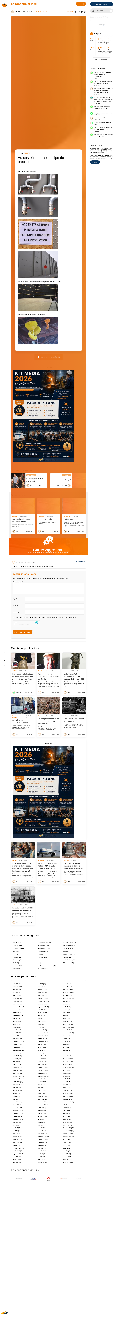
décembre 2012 (67, 1093)
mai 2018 (40, 1087)
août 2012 (65, 1105)
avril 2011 (65, 1151)
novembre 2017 (42, 1105)
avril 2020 (40, 1021)
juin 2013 (65, 1076)
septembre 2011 (67, 1136)
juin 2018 (40, 1084)
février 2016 (66, 984)
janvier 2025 (16, 1038)
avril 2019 (40, 1056)
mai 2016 (40, 1156)
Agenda (15, 951)
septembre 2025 (17, 1015)
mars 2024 (16, 1067)
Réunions (65, 951)
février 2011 (66, 1156)
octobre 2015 (66, 995)
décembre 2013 (67, 1058)
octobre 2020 (41, 1004)
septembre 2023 (17, 1084)
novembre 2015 (67, 992)
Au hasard (27, 153)
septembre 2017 (42, 1110)
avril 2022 (15, 1133)
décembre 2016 (42, 1136)
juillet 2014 (66, 1038)
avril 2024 (15, 1064)
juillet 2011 (65, 1142)
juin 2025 (15, 1024)
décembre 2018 (42, 1067)
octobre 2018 (41, 1073)
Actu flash (15, 945)
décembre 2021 (17, 1145)
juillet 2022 (16, 1125)
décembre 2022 (17, 1110)
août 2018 (40, 1079)
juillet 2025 (16, 1021)
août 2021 (15, 1156)
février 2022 (16, 1139)
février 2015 (66, 1018)
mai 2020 (40, 1018)
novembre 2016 (42, 1139)
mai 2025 (15, 1027)
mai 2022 (15, 1131)
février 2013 (66, 1087)
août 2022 (15, 1122)
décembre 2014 (67, 1024)
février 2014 (66, 1053)
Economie (15, 965)
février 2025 (16, 1035)
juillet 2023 (16, 1090)
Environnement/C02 (43, 942)
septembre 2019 (42, 1041)
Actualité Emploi (17, 948)
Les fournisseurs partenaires (45, 965)
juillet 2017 (41, 1116)
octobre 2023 (16, 1082)
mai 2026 (15, 992)
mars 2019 (41, 1058)
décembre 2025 (17, 1007)
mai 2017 (40, 1122)
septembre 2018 (42, 1076)
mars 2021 (41, 989)
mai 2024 (15, 1061)
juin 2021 (15, 1162)
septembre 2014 (67, 1033)
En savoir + (95, 162)
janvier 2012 (66, 1125)
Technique (65, 957)
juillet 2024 (16, 1056)
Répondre (81, 561)
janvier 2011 (66, 1159)
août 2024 (15, 1053)
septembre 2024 (17, 1050)
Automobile (16, 960)
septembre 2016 (42, 1145)
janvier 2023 (16, 1107)
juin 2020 (40, 1015)
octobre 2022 (16, 1116)
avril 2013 (65, 1082)
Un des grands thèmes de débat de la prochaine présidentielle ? (103, 74)
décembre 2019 (42, 1033)
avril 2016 (40, 1159)
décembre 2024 (17, 1041)
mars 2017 (41, 1128)
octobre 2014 (66, 1030)
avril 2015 (65, 1012)
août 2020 (40, 1009)
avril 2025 (15, 1030)
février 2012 (66, 1122)
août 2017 (40, 1113)
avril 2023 (15, 1099)
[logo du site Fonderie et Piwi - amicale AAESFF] (4, 7)
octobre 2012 (66, 1099)
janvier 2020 (41, 1030)
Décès (14, 963)
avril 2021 (40, 986)
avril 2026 (15, 995)
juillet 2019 (41, 1047)
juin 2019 (40, 1050)
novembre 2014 (67, 1027)
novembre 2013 (67, 1061)
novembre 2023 (17, 1079)
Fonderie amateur (42, 948)
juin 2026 (15, 989)
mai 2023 (15, 1096)
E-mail (15, 605)
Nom (15, 599)
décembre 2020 (42, 998)
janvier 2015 (66, 1021)
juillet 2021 (16, 1159)
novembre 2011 (67, 1131)
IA (38, 963)
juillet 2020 (41, 1012)
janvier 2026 (16, 1004)
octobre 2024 (16, 1047)
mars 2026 (16, 998)
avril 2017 (40, 1125)
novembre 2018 (42, 1070)
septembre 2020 (42, 1007)
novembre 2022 (17, 1113)
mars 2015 (65, 1015)
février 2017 (41, 1131)
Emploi (15, 968)
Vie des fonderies (67, 960)
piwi (95, 88)
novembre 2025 (17, 1009)
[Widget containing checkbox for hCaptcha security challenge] (26, 624)
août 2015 (65, 1001)
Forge (39, 954)
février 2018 (41, 1096)
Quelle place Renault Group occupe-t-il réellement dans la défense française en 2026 (103, 90)
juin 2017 (40, 1119)
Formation (40, 957)
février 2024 (16, 1070)
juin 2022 (15, 1128)
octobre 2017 (41, 1107)
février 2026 (16, 1001)
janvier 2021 (41, 995)
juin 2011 (65, 1145)
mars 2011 (65, 1154)
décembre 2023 (17, 1076)
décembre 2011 (67, 1128)
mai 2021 (40, 984)
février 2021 (41, 992)
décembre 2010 (67, 1162)
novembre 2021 (17, 1148)
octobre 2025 (16, 1012)
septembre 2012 (67, 1102)
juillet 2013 (66, 1073)
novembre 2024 (17, 1044)
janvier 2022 (16, 1142)
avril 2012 (65, 1116)
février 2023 (16, 1105)
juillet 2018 (41, 1082)
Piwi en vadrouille (67, 945)
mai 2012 (65, 1113)
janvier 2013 (66, 1090)
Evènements (41, 945)
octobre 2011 (66, 1133)
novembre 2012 (67, 1096)
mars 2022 (16, 1136)
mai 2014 (65, 1044)
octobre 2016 (41, 1142)
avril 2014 (65, 1047)
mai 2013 (65, 1079)
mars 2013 (65, 1084)
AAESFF (15, 942)
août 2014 (65, 1035)
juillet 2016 (41, 1151)
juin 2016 (40, 1154)
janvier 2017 (41, 1133)
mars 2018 (41, 1093)
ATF (14, 954)
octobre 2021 (16, 1151)
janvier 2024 (16, 1073)
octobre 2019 (41, 1038)
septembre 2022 (17, 1119)
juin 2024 (15, 1058)
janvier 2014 (66, 1056)
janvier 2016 (66, 986)
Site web (16, 612)
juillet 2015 (66, 1004)
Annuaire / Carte (101, 4)
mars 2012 (65, 1119)
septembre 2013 (67, 1067)
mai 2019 (40, 1053)
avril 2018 (40, 1090)
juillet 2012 (66, 1107)
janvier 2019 (41, 1064)
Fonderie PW (108, 113)
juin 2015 (65, 1007)
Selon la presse (67, 954)
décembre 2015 (67, 989)
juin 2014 (65, 1041)
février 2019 (41, 1061)
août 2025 (15, 1018)
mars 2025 (16, 1033)
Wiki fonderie (66, 963)
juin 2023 (15, 1093)
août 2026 (15, 984)
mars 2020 (41, 1024)
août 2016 (40, 1148)
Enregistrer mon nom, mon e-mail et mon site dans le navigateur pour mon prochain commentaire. (45, 617)
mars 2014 (65, 1050)
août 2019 (40, 1044)
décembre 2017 (42, 1102)
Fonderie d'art (41, 951)
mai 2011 (65, 1148)
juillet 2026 (16, 986)
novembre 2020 (42, 1001)
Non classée (41, 968)
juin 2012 (65, 1110)
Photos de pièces (67, 942)
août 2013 (65, 1070)
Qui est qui (66, 948)
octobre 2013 (66, 1064)
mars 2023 (16, 1102)
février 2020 (41, 1027)
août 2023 (15, 1087)
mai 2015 (65, 1009)
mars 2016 (41, 1162)
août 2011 (65, 1139)
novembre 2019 (42, 1035)
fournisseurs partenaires (44, 960)
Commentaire (18, 582)
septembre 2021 (17, 1154)
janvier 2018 (41, 1099)
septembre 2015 (67, 998)
